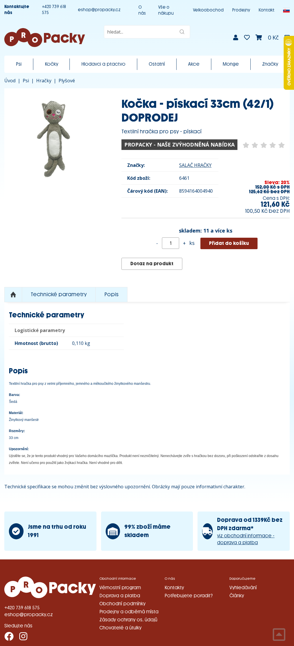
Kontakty (174, 587)
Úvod (10, 80)
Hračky (43, 80)
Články (236, 595)
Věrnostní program (120, 587)
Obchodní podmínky (122, 603)
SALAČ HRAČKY (195, 165)
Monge (231, 64)
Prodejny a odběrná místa (128, 611)
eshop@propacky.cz (99, 9)
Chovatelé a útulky (120, 628)
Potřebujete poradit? (189, 595)
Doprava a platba (119, 595)
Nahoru (13, 294)
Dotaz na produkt (151, 263)
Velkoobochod (208, 10)
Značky (270, 64)
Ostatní (157, 64)
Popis (111, 294)
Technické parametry (59, 294)
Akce (194, 64)
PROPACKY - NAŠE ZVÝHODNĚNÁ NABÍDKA (179, 144)
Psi (19, 64)
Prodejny (241, 10)
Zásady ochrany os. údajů (128, 619)
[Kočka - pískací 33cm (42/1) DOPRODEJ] (54, 138)
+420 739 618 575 (54, 9)
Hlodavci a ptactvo (103, 64)
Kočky (51, 64)
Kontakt (266, 10)
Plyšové (67, 80)
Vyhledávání (243, 587)
